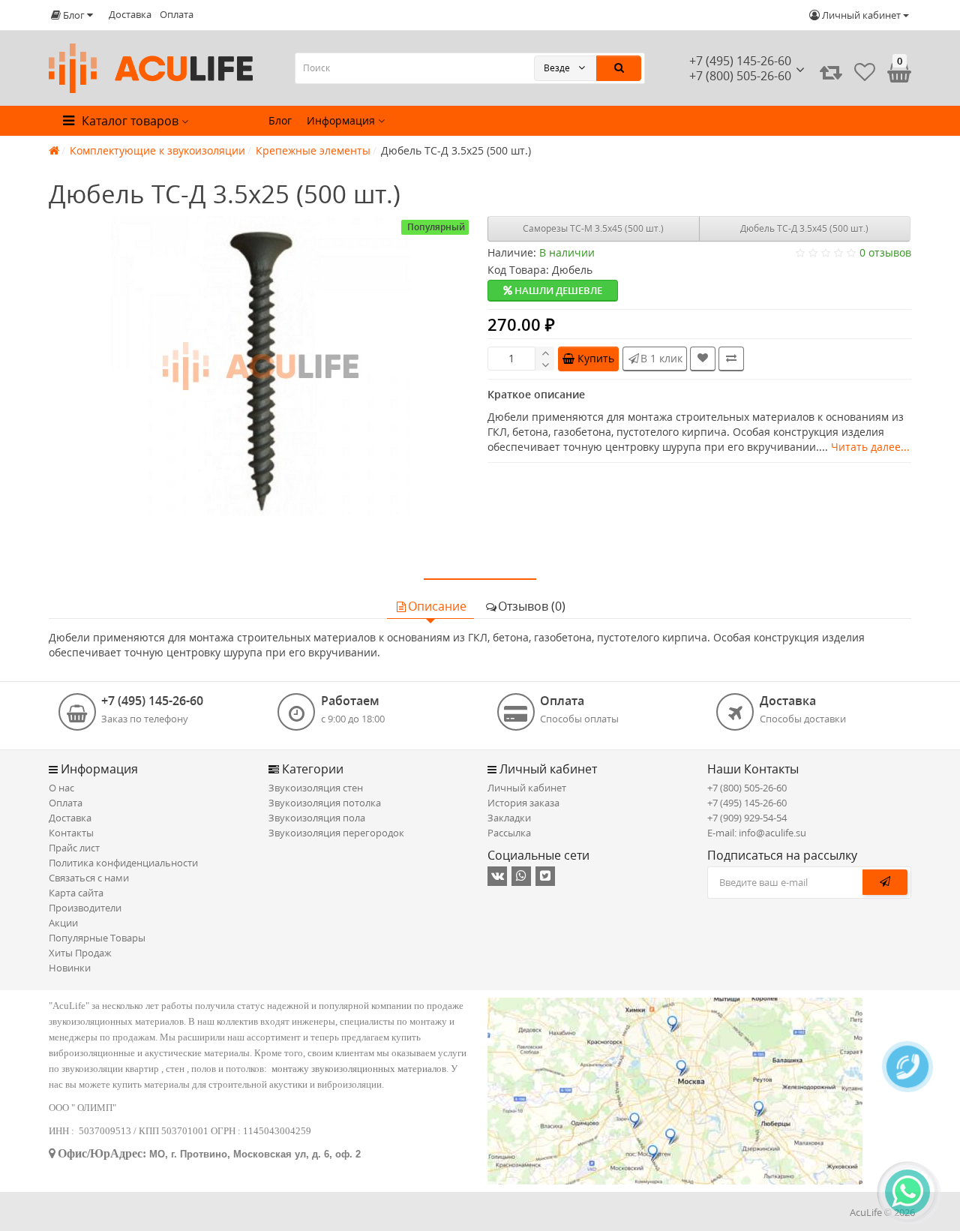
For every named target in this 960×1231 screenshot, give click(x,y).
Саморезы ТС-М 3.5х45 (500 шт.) (593, 228)
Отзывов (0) (532, 606)
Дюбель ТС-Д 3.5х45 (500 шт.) (804, 228)
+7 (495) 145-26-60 (740, 61)
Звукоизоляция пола (316, 817)
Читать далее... (870, 447)
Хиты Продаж (80, 952)
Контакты (71, 832)
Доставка (130, 14)
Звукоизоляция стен (315, 787)
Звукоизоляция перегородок (336, 832)
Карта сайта (76, 892)
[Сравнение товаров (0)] (831, 72)
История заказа (524, 802)
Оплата (177, 14)
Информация (342, 120)
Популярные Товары (97, 937)
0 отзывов (885, 252)
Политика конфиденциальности (123, 862)
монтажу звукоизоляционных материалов (359, 1068)
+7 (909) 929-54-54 (747, 817)
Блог (280, 120)
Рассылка (509, 832)
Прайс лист (74, 847)
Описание (437, 606)
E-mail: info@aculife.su (756, 832)
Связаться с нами (89, 877)
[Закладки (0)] (864, 72)
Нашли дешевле (557, 290)
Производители (85, 907)
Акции (63, 922)
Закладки (509, 817)
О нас (61, 787)
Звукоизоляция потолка (324, 802)
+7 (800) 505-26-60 (747, 787)
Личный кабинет (527, 787)
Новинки (70, 967)
